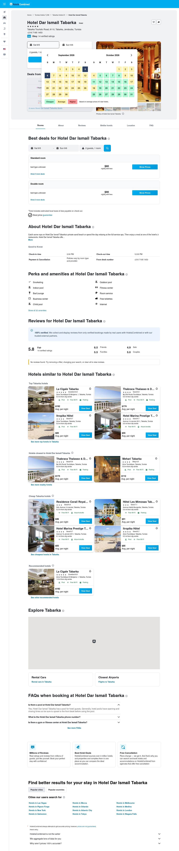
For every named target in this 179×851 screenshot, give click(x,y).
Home (29, 15)
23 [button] (66, 88)
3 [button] (72, 69)
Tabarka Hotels (57, 15)
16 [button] (66, 81)
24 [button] (72, 88)
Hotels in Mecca (80, 803)
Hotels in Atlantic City (82, 810)
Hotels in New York (37, 810)
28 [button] (54, 94)
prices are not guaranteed (86, 826)
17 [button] (72, 81)
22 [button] (60, 88)
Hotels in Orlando (80, 806)
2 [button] (66, 69)
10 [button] (72, 75)
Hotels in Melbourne (125, 803)
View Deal (85, 408)
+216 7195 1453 (34, 32)
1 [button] (60, 69)
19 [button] (85, 81)
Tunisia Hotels (40, 15)
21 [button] (54, 88)
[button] (4, 4)
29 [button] (60, 94)
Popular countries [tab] (56, 789)
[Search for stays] (4, 17)
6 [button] (47, 75)
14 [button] (54, 81)
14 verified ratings (46, 36)
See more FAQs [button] (74, 728)
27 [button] (47, 94)
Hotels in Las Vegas (38, 803)
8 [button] (60, 75)
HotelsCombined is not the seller (45, 833)
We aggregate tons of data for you (45, 838)
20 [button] (47, 88)
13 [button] (47, 81)
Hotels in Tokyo (80, 814)
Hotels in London (124, 810)
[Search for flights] (4, 12)
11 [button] (79, 75)
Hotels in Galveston (38, 814)
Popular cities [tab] (37, 789)
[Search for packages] (4, 28)
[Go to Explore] (4, 34)
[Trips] (4, 41)
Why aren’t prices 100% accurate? (46, 843)
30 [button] (66, 94)
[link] (45, 441)
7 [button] (53, 75)
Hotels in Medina (124, 806)
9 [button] (66, 75)
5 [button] (85, 69)
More (30, 239)
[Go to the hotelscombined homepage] (19, 4)
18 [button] (79, 81)
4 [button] (79, 69)
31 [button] (131, 94)
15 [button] (60, 81)
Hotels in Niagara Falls (126, 814)
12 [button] (85, 75)
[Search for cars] (4, 23)
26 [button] (85, 88)
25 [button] (79, 88)
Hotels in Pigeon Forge (39, 806)
